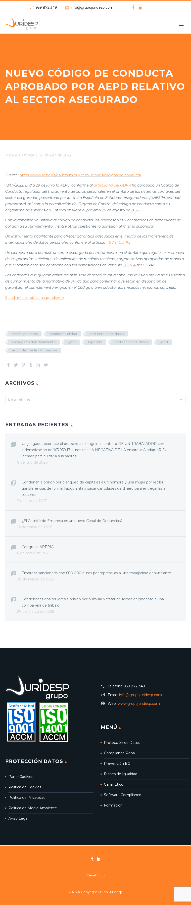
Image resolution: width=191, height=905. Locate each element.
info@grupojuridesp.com (92, 7)
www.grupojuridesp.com (139, 703)
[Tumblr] (31, 365)
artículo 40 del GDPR (112, 185)
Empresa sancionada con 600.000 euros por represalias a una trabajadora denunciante (96, 573)
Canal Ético (113, 784)
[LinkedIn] (140, 7)
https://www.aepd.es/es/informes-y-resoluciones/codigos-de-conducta (80, 175)
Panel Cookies (20, 776)
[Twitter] (16, 365)
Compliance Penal (120, 753)
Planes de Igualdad (120, 774)
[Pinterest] (23, 365)
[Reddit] (46, 365)
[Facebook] (133, 7)
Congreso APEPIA (38, 547)
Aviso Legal (18, 818)
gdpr (72, 342)
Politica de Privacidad (27, 797)
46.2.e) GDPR (117, 242)
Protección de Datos (122, 742)
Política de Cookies (24, 787)
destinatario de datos (106, 334)
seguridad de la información (34, 350)
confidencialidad (63, 334)
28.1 (126, 265)
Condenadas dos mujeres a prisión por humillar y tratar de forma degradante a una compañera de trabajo (93, 602)
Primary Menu (181, 24)
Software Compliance (122, 795)
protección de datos (131, 342)
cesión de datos (25, 334)
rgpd (164, 342)
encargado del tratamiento (34, 342)
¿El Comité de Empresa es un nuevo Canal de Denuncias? (72, 521)
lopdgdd (95, 342)
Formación (113, 805)
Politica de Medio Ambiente (32, 808)
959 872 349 (46, 7)
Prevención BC (117, 763)
